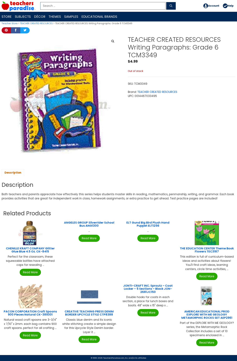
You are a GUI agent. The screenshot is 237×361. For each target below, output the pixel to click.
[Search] (171, 6)
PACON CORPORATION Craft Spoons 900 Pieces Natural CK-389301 (30, 313)
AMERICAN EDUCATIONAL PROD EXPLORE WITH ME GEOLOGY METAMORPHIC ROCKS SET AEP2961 (206, 314)
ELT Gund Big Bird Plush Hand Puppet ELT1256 (147, 224)
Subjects (23, 16)
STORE (7, 16)
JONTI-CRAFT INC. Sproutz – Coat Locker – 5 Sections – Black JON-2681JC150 (148, 289)
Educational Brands (99, 16)
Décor (39, 16)
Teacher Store (10, 23)
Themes (55, 16)
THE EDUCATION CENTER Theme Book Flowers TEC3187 (207, 250)
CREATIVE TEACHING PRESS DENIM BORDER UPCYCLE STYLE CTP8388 (89, 313)
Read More (30, 272)
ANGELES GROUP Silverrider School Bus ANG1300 (89, 224)
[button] (113, 41)
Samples (71, 16)
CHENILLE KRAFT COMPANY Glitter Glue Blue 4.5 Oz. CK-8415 (30, 250)
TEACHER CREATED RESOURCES (36, 23)
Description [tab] (13, 173)
